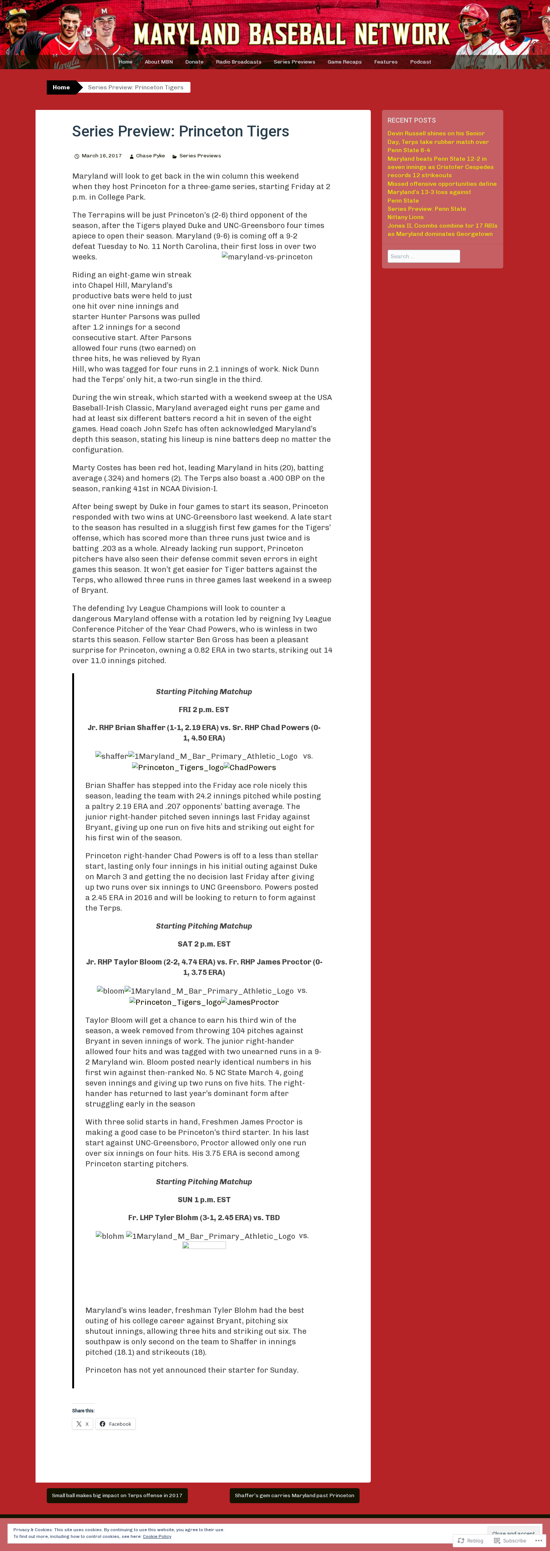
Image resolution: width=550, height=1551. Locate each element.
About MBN (159, 62)
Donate (194, 62)
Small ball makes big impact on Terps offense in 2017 (117, 1495)
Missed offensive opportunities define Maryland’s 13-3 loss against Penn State (442, 192)
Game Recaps (345, 62)
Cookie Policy (157, 1536)
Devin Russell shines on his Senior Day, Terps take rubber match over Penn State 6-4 (438, 142)
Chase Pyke (150, 156)
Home (125, 62)
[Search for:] (424, 256)
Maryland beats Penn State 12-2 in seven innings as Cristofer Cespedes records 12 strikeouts (441, 167)
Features (386, 62)
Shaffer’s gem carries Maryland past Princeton (294, 1495)
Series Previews (294, 62)
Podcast (420, 62)
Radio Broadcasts (239, 62)
